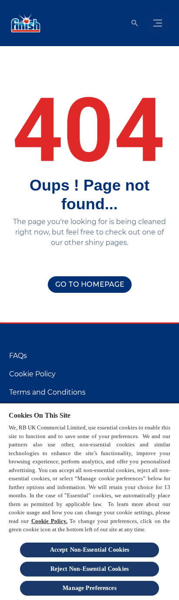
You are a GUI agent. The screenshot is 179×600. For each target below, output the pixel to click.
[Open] (134, 23)
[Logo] (24, 23)
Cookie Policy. (49, 521)
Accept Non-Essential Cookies (89, 549)
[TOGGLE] (157, 23)
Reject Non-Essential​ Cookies (89, 569)
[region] (89, 501)
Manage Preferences (89, 588)
